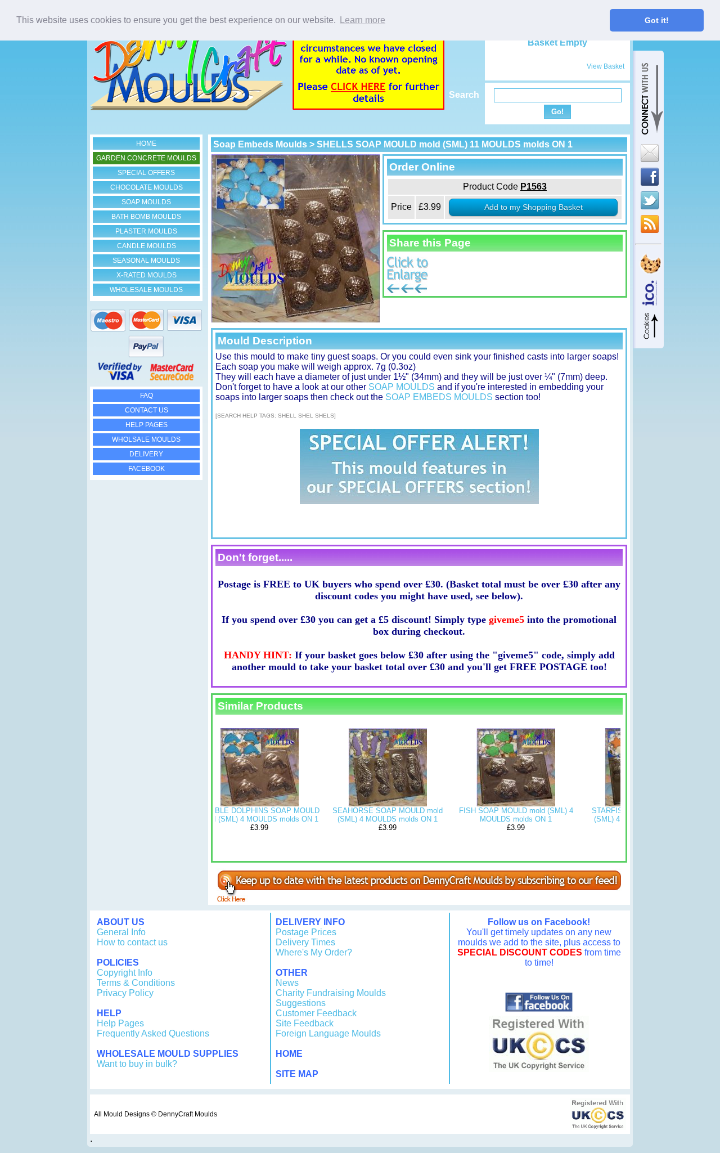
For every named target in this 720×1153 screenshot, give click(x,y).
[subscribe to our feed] (419, 899)
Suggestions (301, 1003)
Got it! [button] (657, 20)
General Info (121, 932)
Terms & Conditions (136, 983)
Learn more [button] (362, 20)
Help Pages (120, 1023)
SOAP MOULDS (146, 202)
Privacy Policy (125, 993)
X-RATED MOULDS (146, 275)
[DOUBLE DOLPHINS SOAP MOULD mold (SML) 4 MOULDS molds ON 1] (259, 804)
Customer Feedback (316, 1013)
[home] (188, 107)
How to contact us (132, 942)
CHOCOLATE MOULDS (146, 187)
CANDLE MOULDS (146, 246)
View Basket (605, 66)
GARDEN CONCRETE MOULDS (146, 158)
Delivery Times (305, 942)
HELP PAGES (146, 425)
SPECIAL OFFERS (146, 173)
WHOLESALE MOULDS (146, 290)
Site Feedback (305, 1023)
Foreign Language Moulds (328, 1033)
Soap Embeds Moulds (260, 144)
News (287, 983)
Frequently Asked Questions (153, 1033)
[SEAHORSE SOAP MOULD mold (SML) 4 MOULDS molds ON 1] (387, 804)
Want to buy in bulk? (137, 1064)
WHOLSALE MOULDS (146, 439)
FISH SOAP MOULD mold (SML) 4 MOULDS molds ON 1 (516, 814)
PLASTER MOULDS (146, 231)
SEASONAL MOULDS (146, 260)
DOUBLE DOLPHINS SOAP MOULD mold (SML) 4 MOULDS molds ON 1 (259, 814)
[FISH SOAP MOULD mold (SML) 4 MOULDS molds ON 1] (515, 804)
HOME (146, 143)
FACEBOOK (146, 469)
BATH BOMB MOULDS (146, 217)
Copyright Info (124, 972)
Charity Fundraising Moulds (331, 993)
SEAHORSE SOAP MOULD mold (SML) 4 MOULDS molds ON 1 (387, 814)
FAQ (146, 396)
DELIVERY (146, 454)
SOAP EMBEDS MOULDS (439, 397)
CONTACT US (146, 410)
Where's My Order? (314, 952)
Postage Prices (306, 932)
